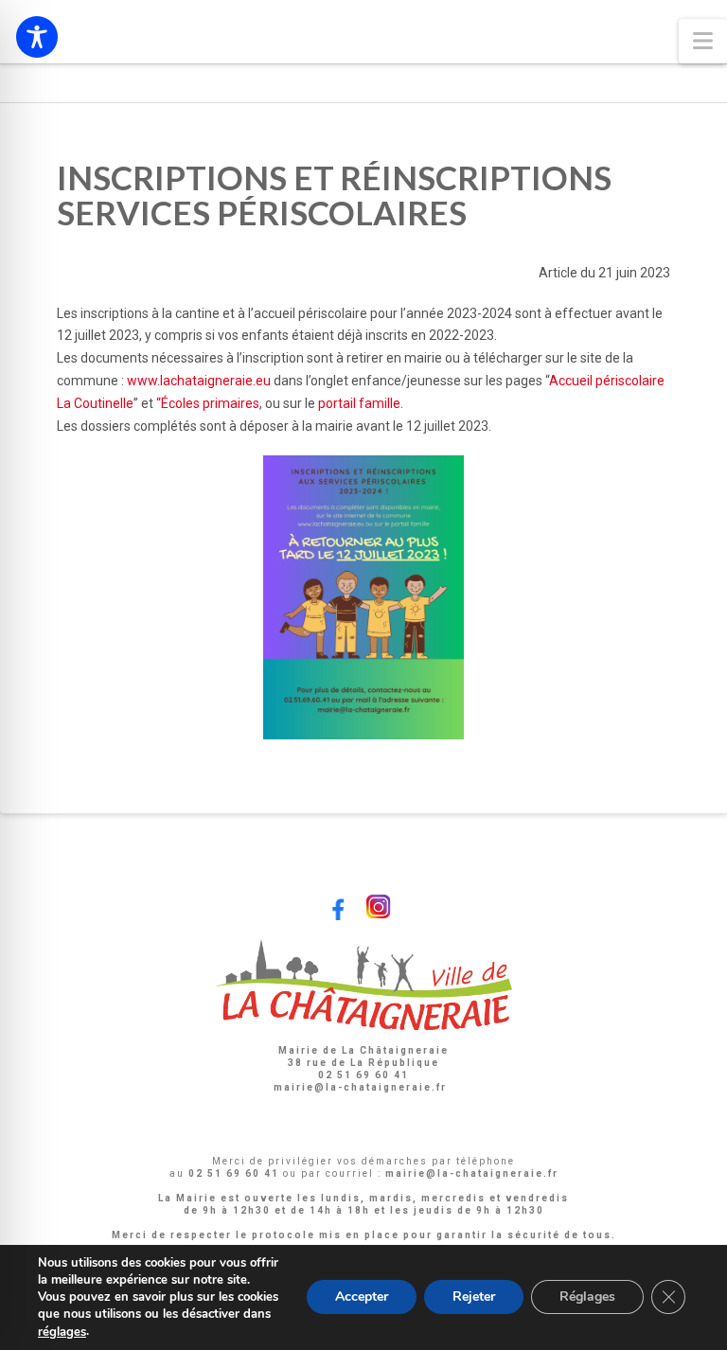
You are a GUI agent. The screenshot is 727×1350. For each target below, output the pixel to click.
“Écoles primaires (207, 403)
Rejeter (473, 1297)
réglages (62, 1332)
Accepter (361, 1297)
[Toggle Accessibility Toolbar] (37, 37)
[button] (703, 41)
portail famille (359, 403)
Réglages (587, 1297)
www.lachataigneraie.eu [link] (199, 380)
